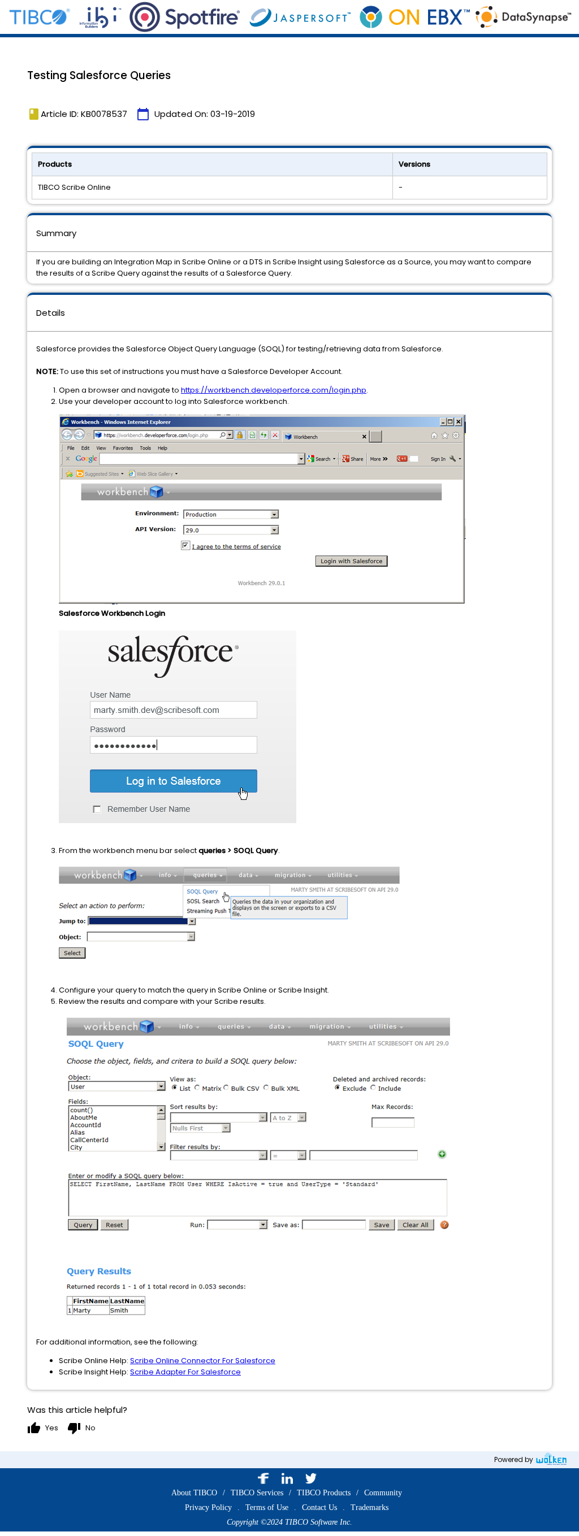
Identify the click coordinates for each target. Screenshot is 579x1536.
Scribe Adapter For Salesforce (185, 1372)
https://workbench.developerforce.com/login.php (273, 390)
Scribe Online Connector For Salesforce (202, 1360)
